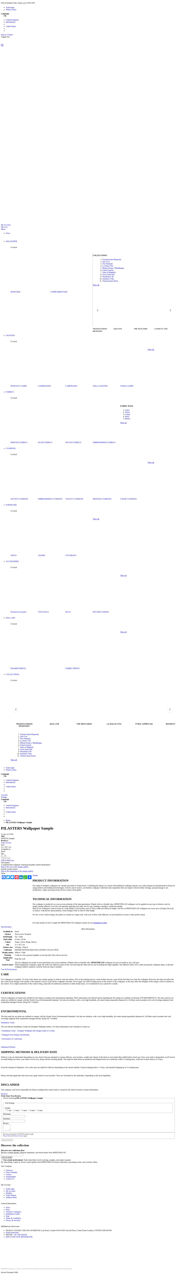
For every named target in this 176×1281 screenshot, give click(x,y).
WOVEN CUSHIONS (19, 499)
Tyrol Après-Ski (108, 274)
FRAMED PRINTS (18, 668)
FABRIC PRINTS (72, 668)
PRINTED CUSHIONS (102, 499)
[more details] (41, 3)
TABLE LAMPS (126, 386)
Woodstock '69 (108, 277)
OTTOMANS (70, 555)
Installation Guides (13, 1214)
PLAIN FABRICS (45, 442)
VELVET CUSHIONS (74, 499)
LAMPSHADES (44, 386)
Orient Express (108, 270)
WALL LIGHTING (100, 386)
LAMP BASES (71, 386)
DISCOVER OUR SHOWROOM (19, 1237)
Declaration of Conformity (12, 1039)
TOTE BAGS (43, 612)
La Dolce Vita (107, 266)
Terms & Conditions (13, 1218)
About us (9, 1170)
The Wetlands (107, 264)
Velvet (127, 412)
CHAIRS (41, 555)
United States (11, 26)
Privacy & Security (13, 1220)
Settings (4, 797)
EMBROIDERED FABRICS (104, 442)
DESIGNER (15, 292)
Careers (8, 1175)
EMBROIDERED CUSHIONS (50, 499)
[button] (88, 45)
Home (8, 820)
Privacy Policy (7, 1136)
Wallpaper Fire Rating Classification (15, 1035)
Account (4, 795)
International (10, 22)
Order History (11, 1195)
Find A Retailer (11, 1172)
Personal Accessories (18, 612)
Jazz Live (106, 262)
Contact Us (10, 1179)
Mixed (127, 419)
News (8, 1207)
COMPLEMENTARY (59, 292)
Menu (3, 229)
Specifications (6, 927)
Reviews (4, 1094)
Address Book (11, 1197)
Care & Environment (9, 969)
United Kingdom (12, 20)
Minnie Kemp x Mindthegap (113, 268)
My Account (5, 225)
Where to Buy (11, 10)
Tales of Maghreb (109, 272)
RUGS (68, 612)
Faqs (7, 1216)
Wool (127, 416)
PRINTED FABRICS (19, 442)
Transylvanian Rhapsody (111, 259)
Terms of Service (18, 1136)
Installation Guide (100, 923)
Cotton (127, 414)
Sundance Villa (108, 279)
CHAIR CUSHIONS (128, 499)
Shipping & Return (8, 1047)
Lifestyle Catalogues (13, 1212)
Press (8, 1210)
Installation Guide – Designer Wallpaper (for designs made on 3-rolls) (28, 1031)
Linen (127, 410)
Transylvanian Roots (110, 281)
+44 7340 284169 (20, 1235)
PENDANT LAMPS (19, 386)
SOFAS (14, 555)
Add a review (6, 843)
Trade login (10, 7)
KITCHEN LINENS (101, 612)
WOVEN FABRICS (73, 442)
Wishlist (9, 1193)
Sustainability (11, 1177)
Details (35, 875)
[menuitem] (8, 233)
